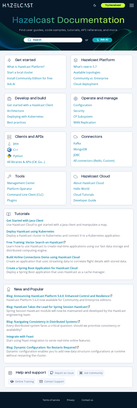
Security (78, 111)
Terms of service (51, 400)
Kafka (77, 143)
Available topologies (86, 72)
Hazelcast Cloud (95, 176)
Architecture (15, 111)
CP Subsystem (83, 116)
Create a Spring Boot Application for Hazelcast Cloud (42, 268)
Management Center (21, 183)
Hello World (81, 189)
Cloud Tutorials (83, 195)
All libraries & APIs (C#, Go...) (26, 162)
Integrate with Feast (20, 336)
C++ (15, 150)
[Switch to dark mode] (95, 5)
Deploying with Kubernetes (25, 116)
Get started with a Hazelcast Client (30, 105)
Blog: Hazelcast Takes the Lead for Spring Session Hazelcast (46, 307)
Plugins (12, 200)
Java (16, 143)
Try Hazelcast (113, 5)
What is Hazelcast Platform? (25, 67)
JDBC (76, 155)
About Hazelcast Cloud (88, 183)
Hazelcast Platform (98, 60)
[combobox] (53, 40)
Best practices (16, 122)
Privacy (71, 400)
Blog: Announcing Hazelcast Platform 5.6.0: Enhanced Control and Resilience (57, 296)
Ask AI (104, 40)
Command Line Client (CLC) (25, 195)
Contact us (87, 400)
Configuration (82, 105)
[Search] (53, 40)
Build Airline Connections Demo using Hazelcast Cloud (43, 257)
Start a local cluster (20, 72)
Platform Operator (19, 189)
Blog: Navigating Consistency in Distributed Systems (41, 322)
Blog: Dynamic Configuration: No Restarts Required (41, 347)
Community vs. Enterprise (90, 78)
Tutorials (22, 214)
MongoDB (80, 149)
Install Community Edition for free (29, 78)
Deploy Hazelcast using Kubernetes (30, 231)
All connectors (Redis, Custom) (94, 161)
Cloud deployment (85, 84)
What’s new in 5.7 (85, 67)
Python (18, 156)
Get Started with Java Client (24, 220)
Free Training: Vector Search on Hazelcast (34, 242)
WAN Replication (84, 122)
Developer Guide (84, 200)
